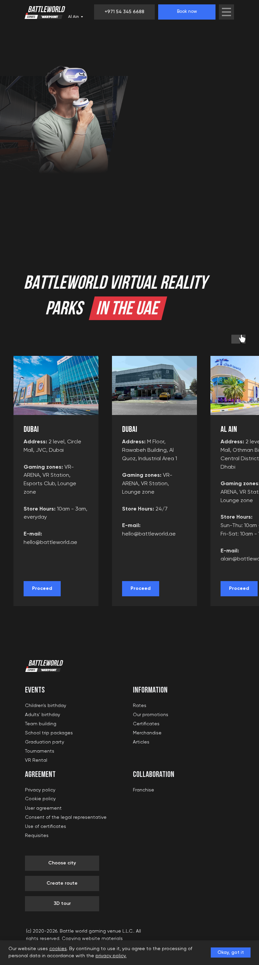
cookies (58, 948)
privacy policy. (110, 956)
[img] (226, 12)
